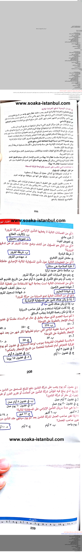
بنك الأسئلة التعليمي (77, 37)
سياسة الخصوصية (77, 48)
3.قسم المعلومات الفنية (74, 58)
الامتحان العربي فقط (75, 35)
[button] (41, 49)
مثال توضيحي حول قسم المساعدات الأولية (71, 60)
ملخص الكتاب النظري (74, 43)
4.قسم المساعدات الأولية (74, 59)
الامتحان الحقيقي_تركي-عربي (73, 36)
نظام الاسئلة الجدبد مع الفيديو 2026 (74, 33)
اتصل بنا (79, 45)
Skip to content (79, 0)
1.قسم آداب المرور (75, 38)
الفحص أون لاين (77, 34)
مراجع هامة (78, 42)
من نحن (79, 47)
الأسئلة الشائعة (77, 44)
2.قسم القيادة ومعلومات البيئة (73, 39)
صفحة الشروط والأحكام (76, 46)
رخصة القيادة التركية (77, 32)
